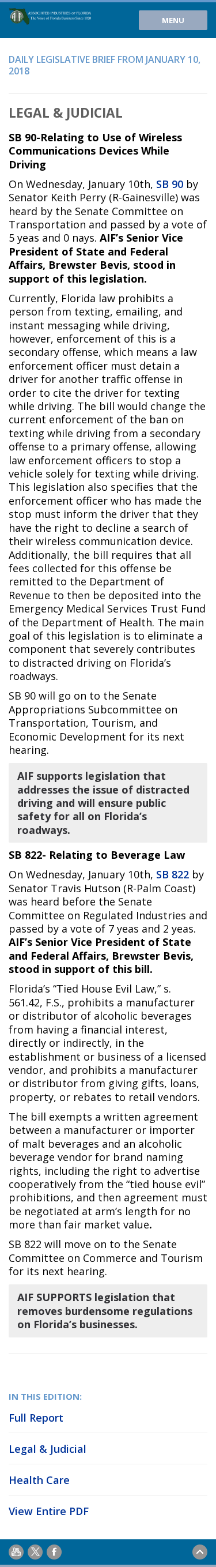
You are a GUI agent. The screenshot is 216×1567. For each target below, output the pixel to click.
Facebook (54, 1552)
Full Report (36, 1418)
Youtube (16, 1552)
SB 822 (172, 874)
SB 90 (169, 184)
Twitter (35, 1552)
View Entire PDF (49, 1511)
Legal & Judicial (47, 1449)
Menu (173, 20)
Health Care (39, 1480)
